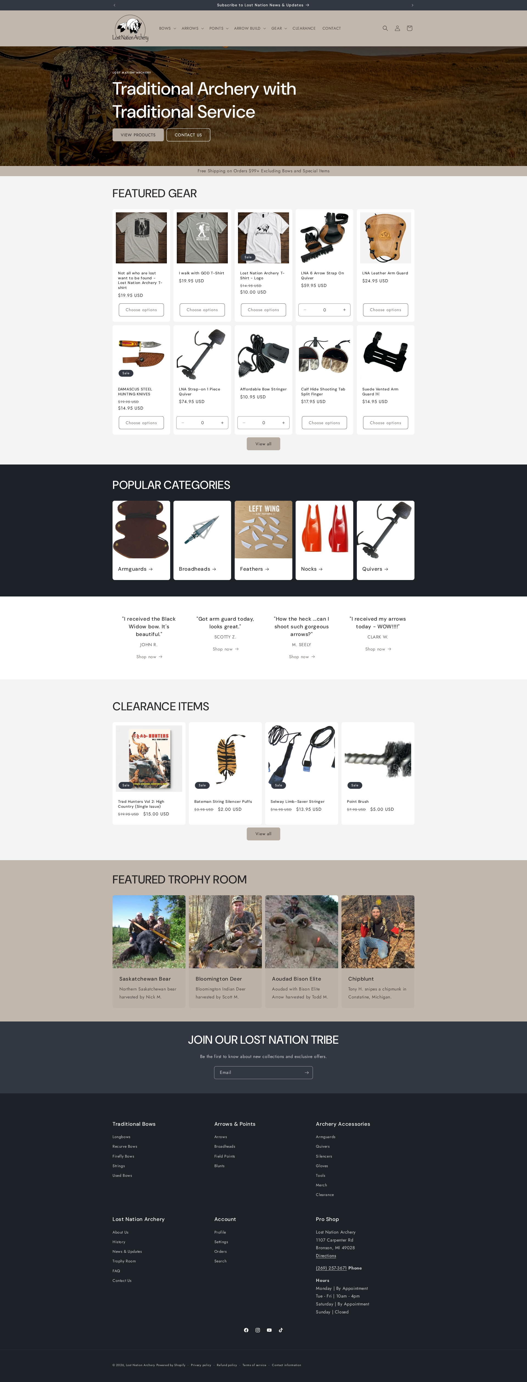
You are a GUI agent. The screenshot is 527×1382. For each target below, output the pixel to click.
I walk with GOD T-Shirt (202, 273)
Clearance (325, 1194)
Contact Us (122, 1280)
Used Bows (122, 1175)
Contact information (286, 1365)
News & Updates (127, 1251)
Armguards (132, 569)
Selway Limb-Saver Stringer (297, 801)
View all (263, 444)
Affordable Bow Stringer (263, 389)
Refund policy (227, 1365)
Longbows (122, 1136)
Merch (321, 1185)
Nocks (309, 569)
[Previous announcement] (114, 5)
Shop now (146, 656)
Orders (220, 1251)
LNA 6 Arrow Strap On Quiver (322, 276)
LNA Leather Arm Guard (385, 273)
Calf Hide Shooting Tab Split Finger (323, 391)
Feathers (251, 569)
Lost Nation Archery (140, 1365)
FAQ (116, 1270)
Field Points (224, 1156)
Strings (119, 1166)
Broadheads (194, 569)
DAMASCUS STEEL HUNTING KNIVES (135, 391)
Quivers (372, 569)
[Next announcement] (413, 5)
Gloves (322, 1166)
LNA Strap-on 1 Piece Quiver (199, 391)
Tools (320, 1175)
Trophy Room (124, 1261)
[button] (167, 28)
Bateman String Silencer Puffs (223, 801)
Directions (326, 1255)
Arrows (220, 1136)
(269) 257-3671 (331, 1268)
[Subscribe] (307, 1072)
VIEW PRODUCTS (138, 135)
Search (220, 1261)
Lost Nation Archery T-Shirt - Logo (262, 276)
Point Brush (358, 801)
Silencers (324, 1156)
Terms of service (254, 1365)
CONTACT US (188, 135)
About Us (121, 1232)
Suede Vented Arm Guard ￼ (380, 391)
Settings (221, 1242)
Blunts (219, 1166)
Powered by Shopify (171, 1365)
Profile (220, 1232)
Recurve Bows (125, 1146)
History (119, 1242)
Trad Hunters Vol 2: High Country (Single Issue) (141, 804)
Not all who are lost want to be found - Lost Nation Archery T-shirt (140, 280)
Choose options (141, 310)
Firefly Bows (123, 1156)
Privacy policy (201, 1365)
